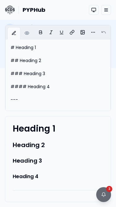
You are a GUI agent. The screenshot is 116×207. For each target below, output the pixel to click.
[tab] (13, 33)
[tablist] (20, 33)
